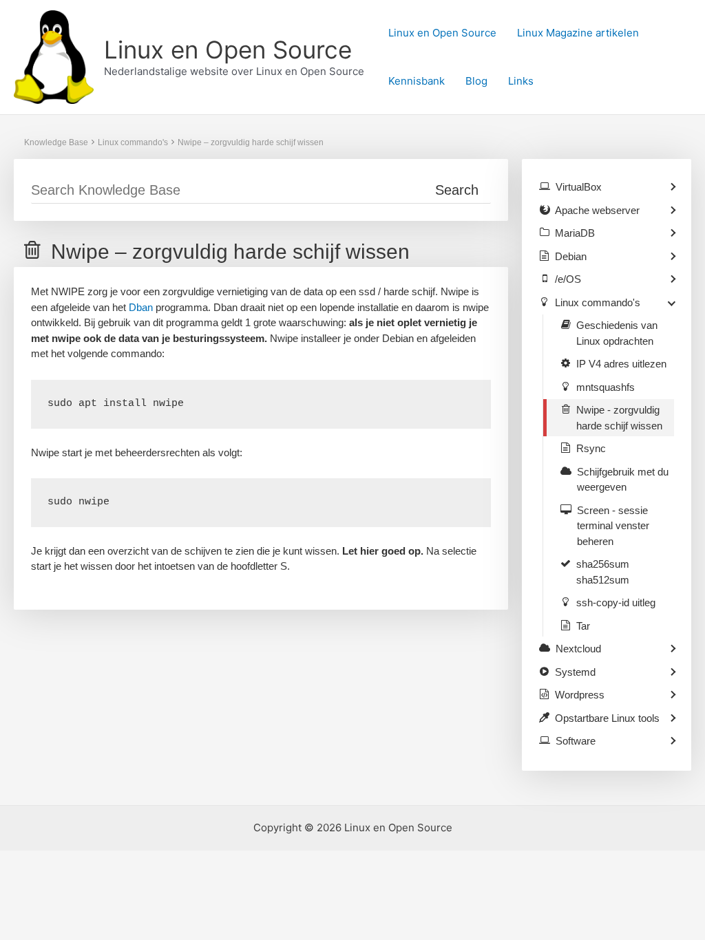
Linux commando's (133, 142)
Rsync (591, 448)
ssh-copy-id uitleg (615, 602)
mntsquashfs (605, 387)
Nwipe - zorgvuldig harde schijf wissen (619, 417)
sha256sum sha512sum (602, 572)
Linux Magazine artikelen (578, 32)
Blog (476, 80)
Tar (583, 626)
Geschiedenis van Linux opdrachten (616, 333)
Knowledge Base (56, 142)
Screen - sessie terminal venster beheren (613, 525)
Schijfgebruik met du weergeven (623, 479)
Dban (141, 307)
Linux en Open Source (228, 49)
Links (521, 80)
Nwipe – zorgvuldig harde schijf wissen (251, 142)
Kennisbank (416, 80)
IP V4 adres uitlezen (621, 364)
